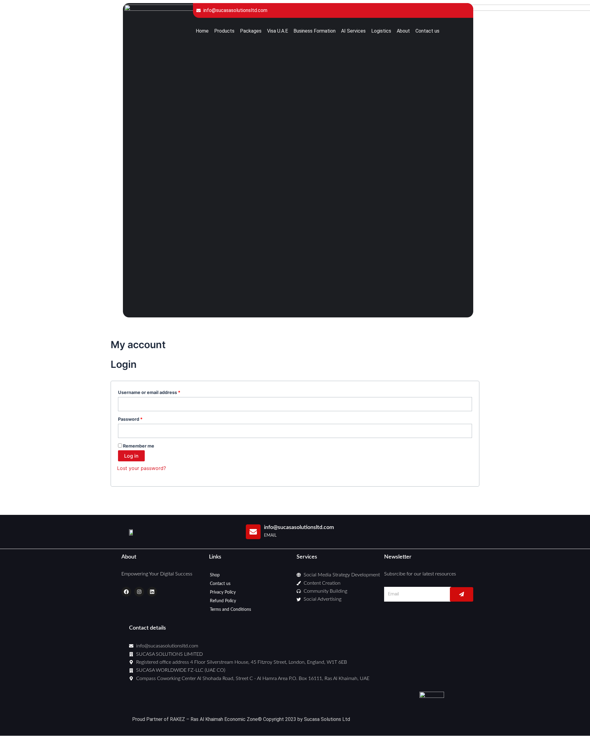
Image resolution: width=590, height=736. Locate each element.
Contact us (427, 31)
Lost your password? (141, 468)
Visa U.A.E (277, 31)
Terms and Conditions (230, 609)
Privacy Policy (223, 592)
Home (202, 31)
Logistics (381, 31)
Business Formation (314, 31)
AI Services (353, 31)
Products (224, 31)
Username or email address (159, 391)
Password (140, 418)
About (403, 31)
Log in (131, 456)
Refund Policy (223, 601)
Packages (251, 31)
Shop (215, 575)
